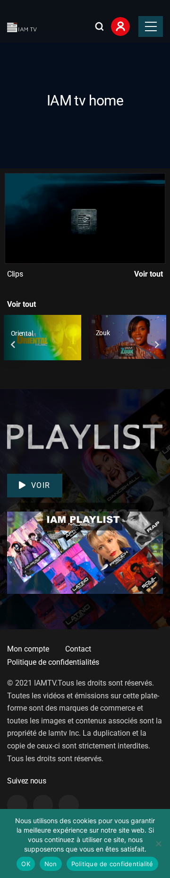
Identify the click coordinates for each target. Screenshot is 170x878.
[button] (85, 218)
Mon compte (28, 648)
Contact (78, 648)
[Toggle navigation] (150, 26)
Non (50, 864)
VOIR (41, 485)
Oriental (22, 333)
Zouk (103, 333)
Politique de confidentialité (112, 864)
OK (25, 864)
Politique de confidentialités (53, 662)
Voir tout (148, 273)
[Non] (158, 843)
